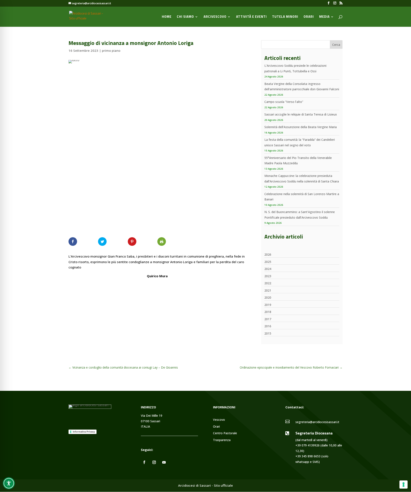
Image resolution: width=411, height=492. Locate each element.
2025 (267, 262)
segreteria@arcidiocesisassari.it (317, 422)
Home (166, 17)
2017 (267, 319)
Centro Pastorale (225, 433)
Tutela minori (285, 17)
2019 (267, 305)
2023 (267, 276)
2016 (267, 326)
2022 (267, 283)
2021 (267, 290)
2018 (267, 312)
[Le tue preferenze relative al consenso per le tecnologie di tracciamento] (403, 484)
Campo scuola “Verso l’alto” (283, 102)
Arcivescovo (215, 17)
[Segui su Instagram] (154, 462)
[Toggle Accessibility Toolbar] (8, 483)
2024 (267, 269)
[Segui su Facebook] (144, 462)
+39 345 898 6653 (307, 456)
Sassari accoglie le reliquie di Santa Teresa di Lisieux (300, 114)
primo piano (111, 50)
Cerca (336, 45)
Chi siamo (185, 17)
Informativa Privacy (84, 431)
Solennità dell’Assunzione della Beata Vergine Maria (300, 127)
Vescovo (219, 420)
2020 (267, 297)
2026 (267, 254)
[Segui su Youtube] (164, 462)
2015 (267, 333)
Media (324, 17)
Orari (309, 17)
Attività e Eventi (251, 17)
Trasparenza (222, 440)
